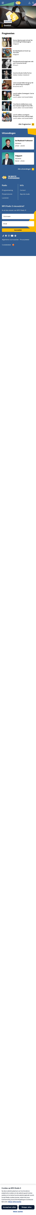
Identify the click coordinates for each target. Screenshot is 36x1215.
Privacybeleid (24, 239)
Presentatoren (7, 194)
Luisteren (5, 198)
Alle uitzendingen (24, 169)
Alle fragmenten (25, 124)
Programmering (7, 190)
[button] (3, 3)
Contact (23, 190)
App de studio (25, 194)
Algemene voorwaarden (10, 239)
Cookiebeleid (6, 245)
